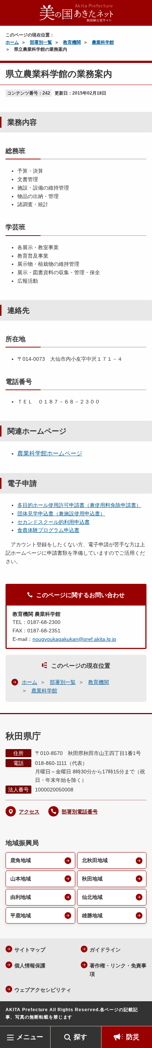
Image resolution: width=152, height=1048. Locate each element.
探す (80, 1037)
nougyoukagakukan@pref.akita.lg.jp (74, 639)
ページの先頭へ (139, 1015)
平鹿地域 (20, 915)
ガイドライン (105, 950)
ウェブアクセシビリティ (42, 990)
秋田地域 (92, 879)
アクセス (29, 812)
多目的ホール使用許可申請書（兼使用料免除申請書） (79, 505)
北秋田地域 (95, 860)
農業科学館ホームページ (49, 453)
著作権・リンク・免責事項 (118, 970)
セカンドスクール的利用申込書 (53, 522)
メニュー (30, 1037)
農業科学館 (103, 42)
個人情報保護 (29, 965)
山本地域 (20, 879)
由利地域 (20, 897)
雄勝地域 (92, 915)
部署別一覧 (41, 42)
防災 (132, 1037)
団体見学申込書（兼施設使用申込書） (61, 513)
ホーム (12, 42)
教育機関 (72, 42)
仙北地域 (92, 897)
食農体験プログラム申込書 (48, 530)
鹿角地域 (20, 860)
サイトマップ (29, 950)
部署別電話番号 (80, 812)
